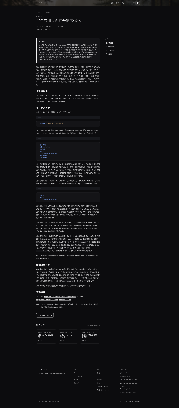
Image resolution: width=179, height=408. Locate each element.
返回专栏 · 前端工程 (46, 315)
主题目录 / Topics (102, 386)
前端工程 (47, 12)
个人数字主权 (78, 376)
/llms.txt (123, 373)
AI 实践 (76, 380)
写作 (112, 3)
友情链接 (99, 380)
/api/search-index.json (128, 380)
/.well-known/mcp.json (128, 392)
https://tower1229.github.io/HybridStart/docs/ (53, 300)
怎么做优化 (109, 43)
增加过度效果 (110, 50)
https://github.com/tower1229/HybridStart (60, 297)
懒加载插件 (47, 167)
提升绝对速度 (110, 47)
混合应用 (40, 29)
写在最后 (109, 54)
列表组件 (94, 278)
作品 (117, 3)
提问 (98, 383)
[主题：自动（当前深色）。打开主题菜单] (138, 3)
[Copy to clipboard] (97, 120)
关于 (123, 3)
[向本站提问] (129, 3)
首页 (37, 12)
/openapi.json (125, 376)
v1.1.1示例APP (88, 281)
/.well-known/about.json (128, 383)
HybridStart (48, 29)
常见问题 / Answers (103, 390)
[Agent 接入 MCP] (134, 3)
